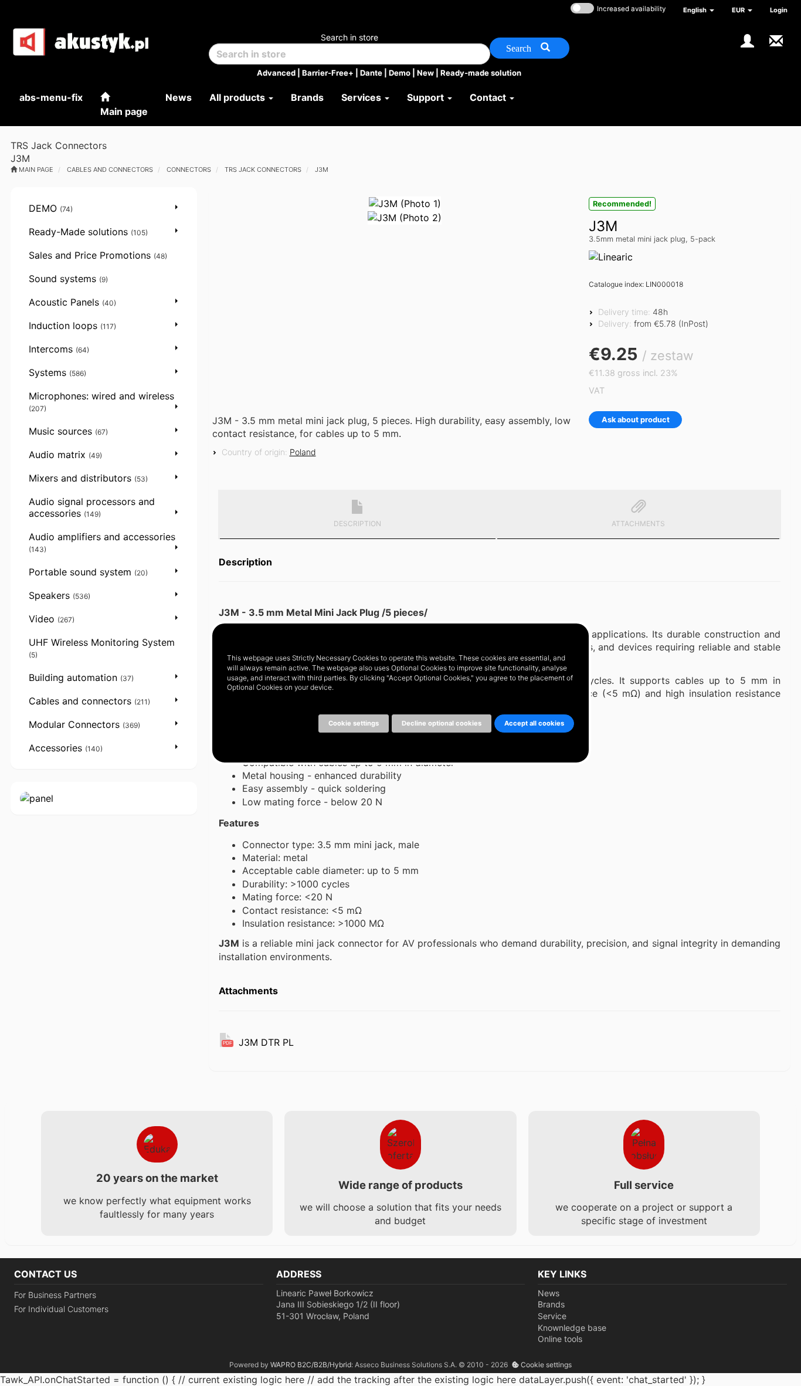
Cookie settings (545, 1364)
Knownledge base (572, 1328)
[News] (776, 39)
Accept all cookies (534, 723)
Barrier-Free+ (328, 72)
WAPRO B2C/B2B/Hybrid (310, 1364)
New (425, 72)
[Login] (747, 39)
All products (238, 97)
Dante (371, 72)
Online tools (560, 1339)
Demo (399, 72)
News (548, 1293)
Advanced (276, 72)
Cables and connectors (110, 169)
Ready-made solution (480, 72)
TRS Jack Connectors (263, 169)
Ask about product (636, 419)
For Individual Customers (61, 1309)
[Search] (529, 48)
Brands (551, 1304)
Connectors (189, 169)
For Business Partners (55, 1295)
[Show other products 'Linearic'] (611, 257)
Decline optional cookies (441, 723)
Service (552, 1316)
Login (779, 10)
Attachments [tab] (638, 523)
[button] (698, 10)
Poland (303, 452)
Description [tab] (357, 523)
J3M (321, 169)
